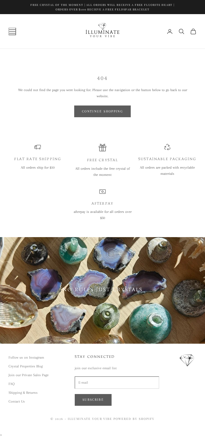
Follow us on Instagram (26, 357)
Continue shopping (102, 111)
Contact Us (17, 401)
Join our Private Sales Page (29, 375)
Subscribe (93, 400)
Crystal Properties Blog (26, 366)
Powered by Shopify (134, 419)
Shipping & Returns (23, 393)
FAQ (12, 384)
